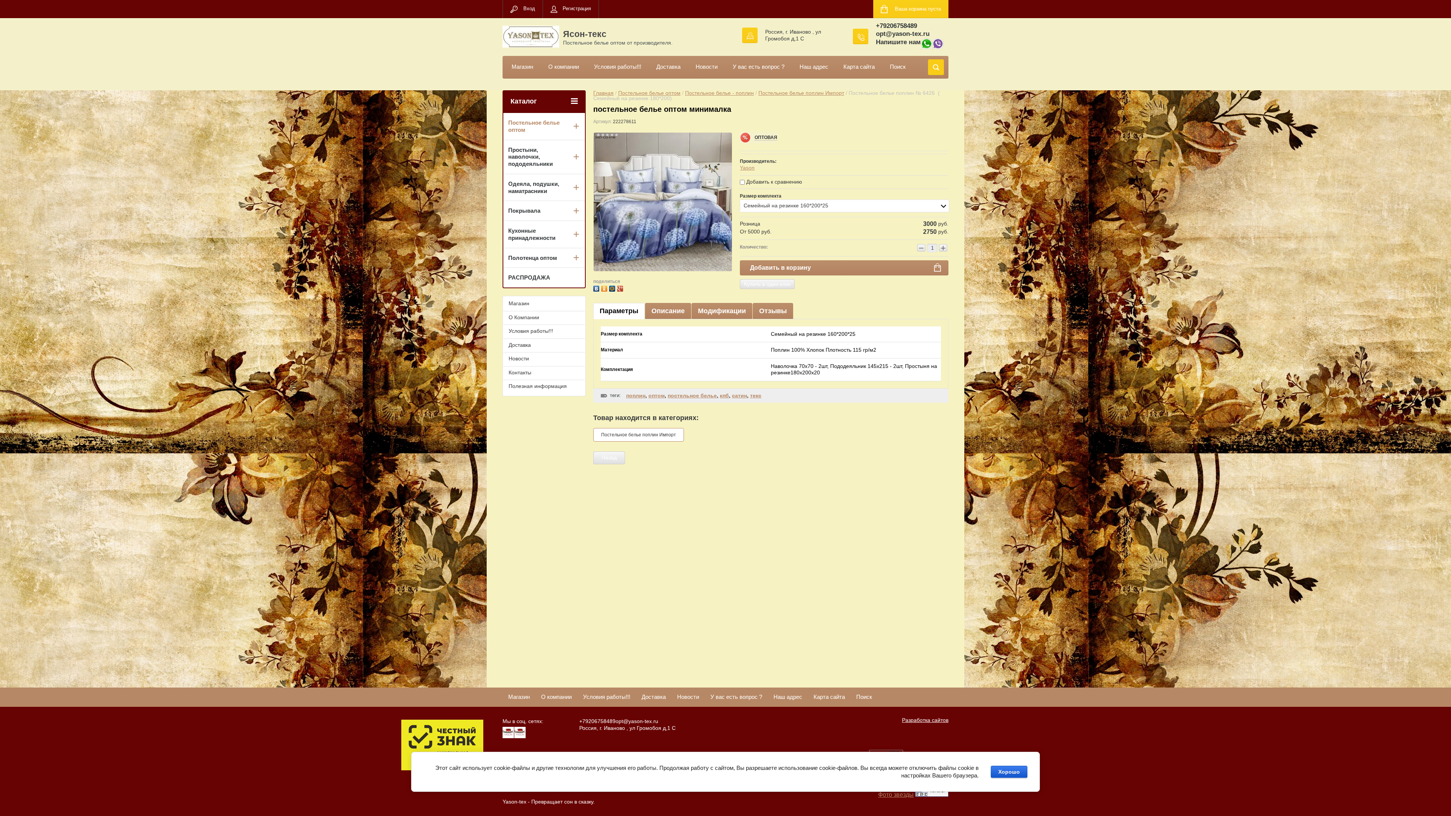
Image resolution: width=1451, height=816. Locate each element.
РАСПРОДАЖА (529, 277)
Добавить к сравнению (773, 182)
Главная (603, 93)
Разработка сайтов (925, 720)
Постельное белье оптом (649, 93)
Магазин (522, 66)
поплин (635, 396)
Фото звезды (896, 794)
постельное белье (692, 396)
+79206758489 (896, 25)
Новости (707, 66)
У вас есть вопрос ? (758, 66)
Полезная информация (538, 386)
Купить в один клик (767, 284)
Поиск (898, 66)
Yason (747, 168)
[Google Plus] (621, 288)
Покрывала (524, 210)
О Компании (524, 317)
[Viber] (938, 47)
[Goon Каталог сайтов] (931, 794)
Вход (529, 8)
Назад (609, 457)
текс (755, 396)
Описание (668, 311)
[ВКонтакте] (597, 288)
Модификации (722, 311)
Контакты (520, 372)
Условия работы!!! (617, 66)
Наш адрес (814, 66)
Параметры (619, 311)
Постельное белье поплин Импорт (801, 93)
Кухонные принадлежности (531, 234)
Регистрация (577, 8)
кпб (724, 396)
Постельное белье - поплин (719, 93)
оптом (656, 396)
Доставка (668, 66)
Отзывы (773, 311)
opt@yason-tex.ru (903, 33)
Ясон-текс (584, 34)
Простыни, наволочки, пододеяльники (530, 157)
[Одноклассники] (605, 288)
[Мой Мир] (613, 288)
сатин (739, 396)
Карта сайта (859, 66)
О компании (563, 66)
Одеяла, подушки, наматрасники (533, 187)
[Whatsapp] (926, 47)
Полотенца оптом (532, 258)
